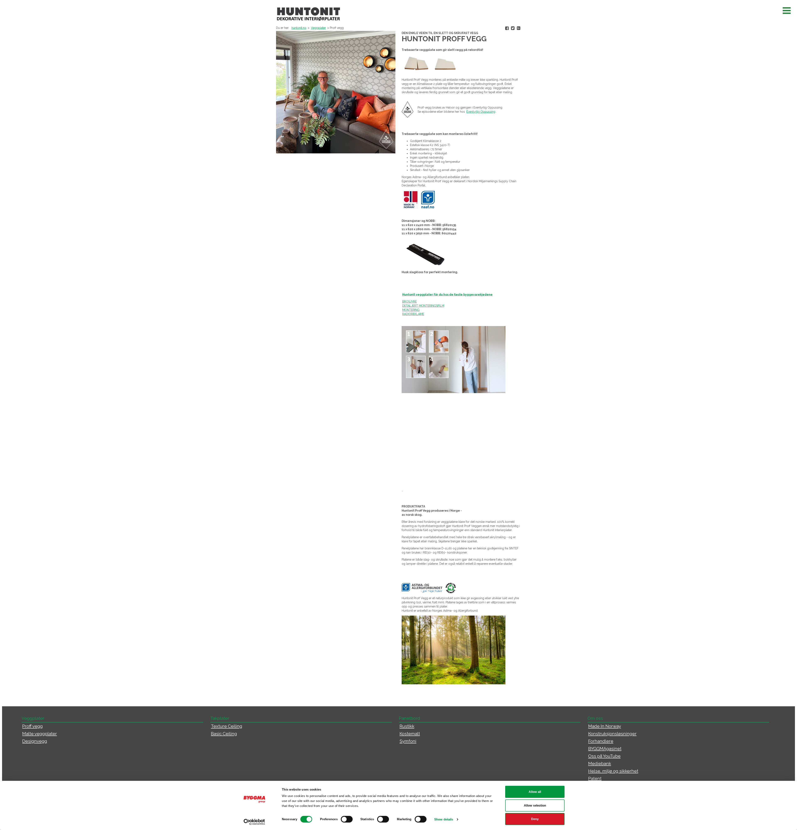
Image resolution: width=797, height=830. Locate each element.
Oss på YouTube (604, 756)
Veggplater (318, 27)
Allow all (535, 791)
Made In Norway (604, 726)
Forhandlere (600, 741)
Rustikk (407, 726)
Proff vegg (32, 726)
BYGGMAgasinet (604, 748)
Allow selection (535, 805)
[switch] (347, 819)
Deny (535, 819)
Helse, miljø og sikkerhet (613, 771)
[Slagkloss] (425, 253)
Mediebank (599, 763)
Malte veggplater (39, 733)
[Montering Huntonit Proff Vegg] (420, 310)
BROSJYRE (409, 301)
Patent (594, 778)
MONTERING (410, 310)
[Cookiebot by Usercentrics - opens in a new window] (254, 822)
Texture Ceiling (226, 726)
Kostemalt (410, 733)
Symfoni (408, 741)
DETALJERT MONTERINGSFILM (423, 305)
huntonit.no (298, 27)
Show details (443, 819)
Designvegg (34, 741)
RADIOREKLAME (413, 314)
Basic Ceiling (224, 733)
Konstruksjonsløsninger (612, 733)
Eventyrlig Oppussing (480, 111)
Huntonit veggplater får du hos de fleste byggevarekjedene (447, 294)
